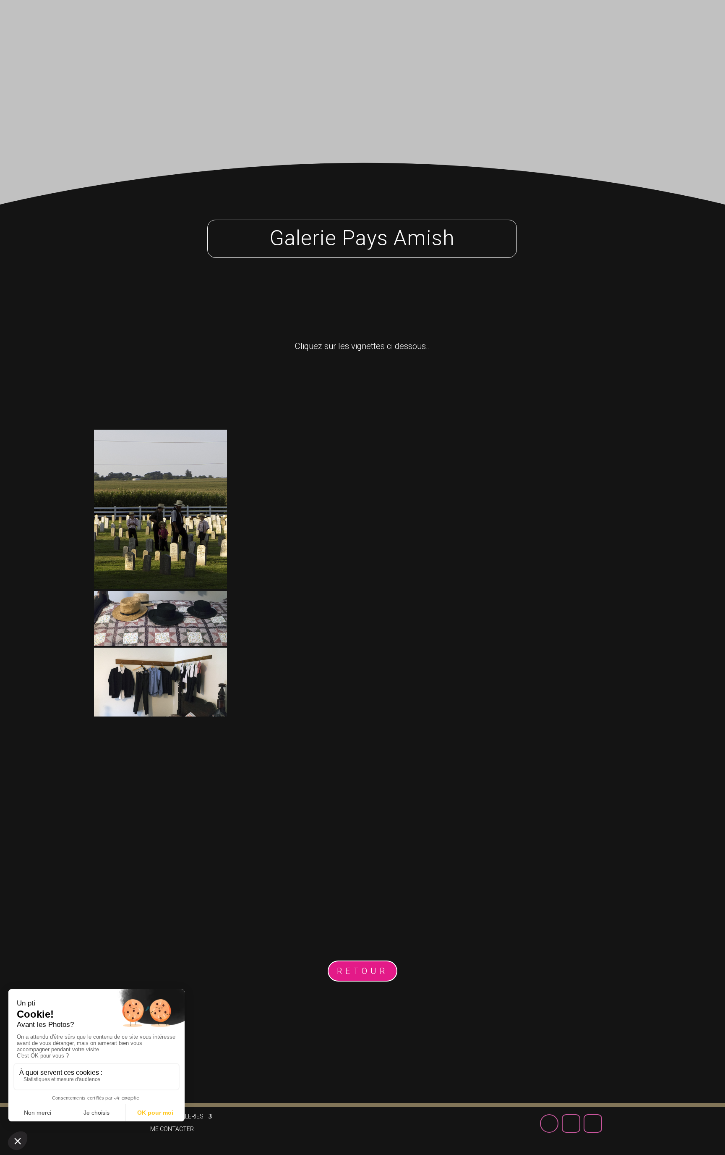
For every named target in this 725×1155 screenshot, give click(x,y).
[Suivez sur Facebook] (589, 25)
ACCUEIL (303, 29)
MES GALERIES (357, 29)
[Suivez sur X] (611, 25)
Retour (362, 971)
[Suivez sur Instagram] (632, 25)
